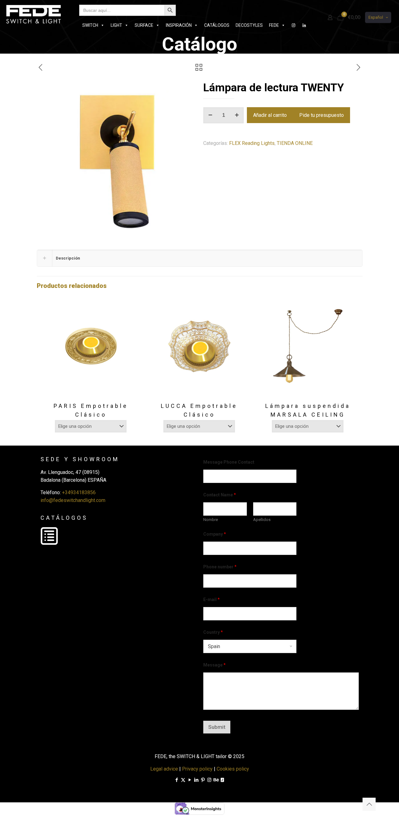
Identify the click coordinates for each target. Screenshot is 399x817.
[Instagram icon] (209, 780)
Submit (216, 727)
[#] (293, 25)
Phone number (220, 566)
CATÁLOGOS (216, 25)
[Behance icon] (216, 780)
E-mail (211, 599)
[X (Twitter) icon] (183, 780)
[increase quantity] (236, 115)
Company (214, 534)
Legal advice (164, 769)
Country (213, 632)
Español (375, 17)
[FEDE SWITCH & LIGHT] (33, 14)
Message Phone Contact (228, 462)
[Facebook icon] (176, 780)
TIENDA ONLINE (295, 143)
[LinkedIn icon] (196, 780)
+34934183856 (79, 492)
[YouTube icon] (189, 780)
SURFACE (144, 25)
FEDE (274, 25)
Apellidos (262, 519)
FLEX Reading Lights (252, 143)
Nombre (210, 519)
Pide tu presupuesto (321, 115)
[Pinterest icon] (202, 780)
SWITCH (90, 25)
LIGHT (116, 25)
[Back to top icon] (369, 804)
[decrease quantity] (210, 115)
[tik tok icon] (222, 780)
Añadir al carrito (270, 115)
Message (214, 664)
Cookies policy (233, 769)
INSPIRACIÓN (179, 25)
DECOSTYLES (249, 25)
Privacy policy (197, 769)
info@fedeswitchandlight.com (73, 500)
